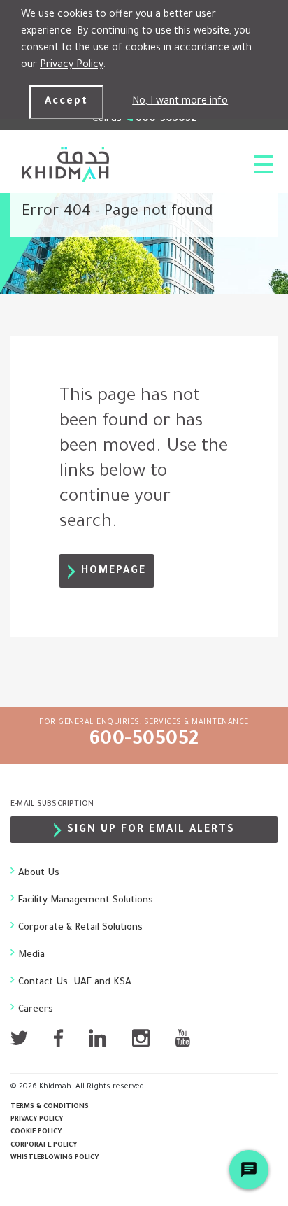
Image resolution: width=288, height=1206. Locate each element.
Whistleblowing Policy (54, 1158)
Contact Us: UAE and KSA (74, 982)
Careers (35, 1010)
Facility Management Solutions (85, 900)
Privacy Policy (71, 65)
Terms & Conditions (49, 1107)
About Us (38, 873)
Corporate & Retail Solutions (80, 928)
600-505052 (144, 740)
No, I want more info (180, 102)
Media (31, 955)
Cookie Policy (36, 1132)
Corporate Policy (43, 1145)
